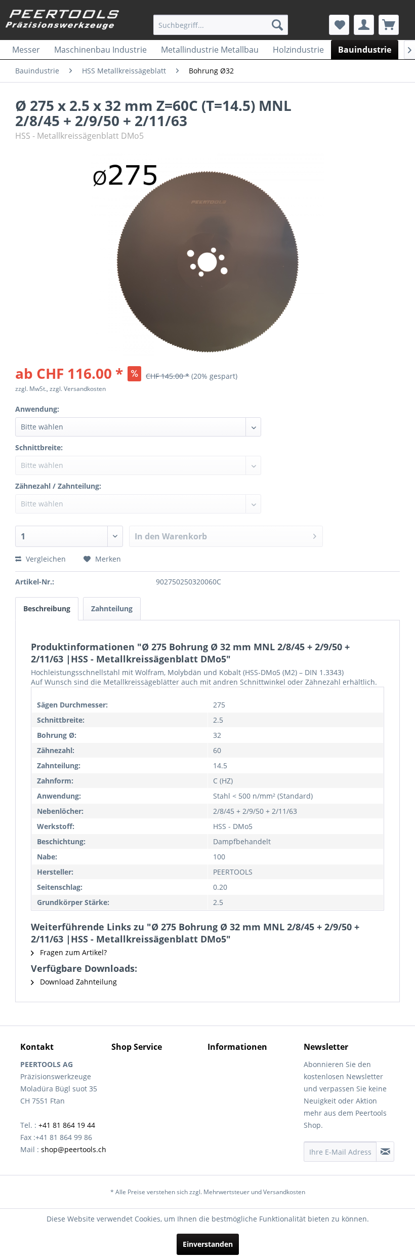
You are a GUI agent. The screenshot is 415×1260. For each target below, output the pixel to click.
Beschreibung (46, 608)
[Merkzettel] (339, 25)
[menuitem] (220, 25)
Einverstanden (208, 1244)
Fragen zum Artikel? (72, 952)
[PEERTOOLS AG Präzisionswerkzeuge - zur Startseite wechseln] (62, 21)
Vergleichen (45, 559)
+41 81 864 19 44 (66, 1125)
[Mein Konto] (364, 25)
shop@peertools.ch (73, 1149)
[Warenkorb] (389, 25)
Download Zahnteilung (77, 982)
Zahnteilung (112, 608)
